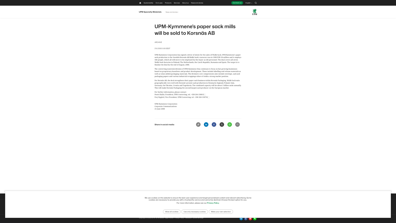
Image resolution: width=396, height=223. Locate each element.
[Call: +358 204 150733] (208, 97)
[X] (222, 124)
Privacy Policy (213, 203)
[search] (256, 3)
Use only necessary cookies (195, 212)
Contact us (237, 3)
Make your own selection (221, 212)
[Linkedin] (206, 124)
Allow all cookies (171, 212)
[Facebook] (214, 124)
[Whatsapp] (229, 124)
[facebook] (246, 218)
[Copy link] (198, 124)
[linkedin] (241, 218)
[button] (255, 218)
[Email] (237, 124)
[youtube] (250, 218)
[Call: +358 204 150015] (205, 95)
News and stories (171, 12)
